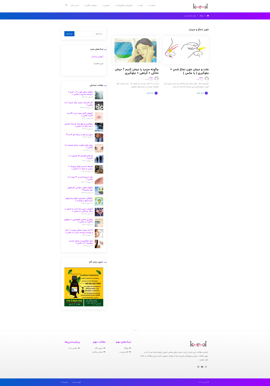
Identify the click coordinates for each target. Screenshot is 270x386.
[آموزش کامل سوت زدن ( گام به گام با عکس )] (99, 116)
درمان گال (99, 348)
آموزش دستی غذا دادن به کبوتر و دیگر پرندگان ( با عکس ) (79, 210)
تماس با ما (73, 348)
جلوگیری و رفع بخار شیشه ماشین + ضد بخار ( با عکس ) (79, 125)
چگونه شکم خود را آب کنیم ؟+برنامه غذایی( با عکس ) (80, 93)
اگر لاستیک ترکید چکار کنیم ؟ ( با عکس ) (78, 103)
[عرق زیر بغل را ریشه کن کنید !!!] (99, 137)
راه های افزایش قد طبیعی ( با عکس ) (81, 157)
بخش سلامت (97, 352)
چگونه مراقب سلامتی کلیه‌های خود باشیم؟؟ (80, 188)
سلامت (201, 77)
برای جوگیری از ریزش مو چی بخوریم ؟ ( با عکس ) (81, 242)
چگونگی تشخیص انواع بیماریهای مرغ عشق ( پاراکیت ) (79, 199)
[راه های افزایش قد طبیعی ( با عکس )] (99, 159)
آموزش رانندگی (97, 56)
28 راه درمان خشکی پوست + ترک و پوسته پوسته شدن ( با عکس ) (79, 231)
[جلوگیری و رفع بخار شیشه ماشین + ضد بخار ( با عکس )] (99, 127)
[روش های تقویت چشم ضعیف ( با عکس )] (99, 148)
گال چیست (123, 352)
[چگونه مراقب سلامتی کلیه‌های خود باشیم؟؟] (99, 191)
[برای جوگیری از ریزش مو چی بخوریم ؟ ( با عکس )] (99, 244)
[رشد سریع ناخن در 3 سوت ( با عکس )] (99, 180)
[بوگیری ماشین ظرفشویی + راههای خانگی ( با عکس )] (99, 222)
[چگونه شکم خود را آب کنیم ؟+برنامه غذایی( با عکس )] (99, 95)
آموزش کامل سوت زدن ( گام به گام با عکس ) (80, 114)
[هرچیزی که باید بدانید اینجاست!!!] (200, 6)
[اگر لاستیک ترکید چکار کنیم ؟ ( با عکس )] (99, 106)
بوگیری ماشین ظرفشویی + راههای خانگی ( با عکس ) (78, 220)
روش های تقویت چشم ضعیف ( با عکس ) (79, 146)
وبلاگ (126, 348)
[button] (66, 5)
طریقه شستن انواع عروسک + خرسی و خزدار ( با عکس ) (80, 167)
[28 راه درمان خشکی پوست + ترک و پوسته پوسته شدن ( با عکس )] (99, 233)
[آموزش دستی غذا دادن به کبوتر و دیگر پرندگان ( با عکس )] (99, 212)
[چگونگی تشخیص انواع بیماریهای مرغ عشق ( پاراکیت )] (99, 201)
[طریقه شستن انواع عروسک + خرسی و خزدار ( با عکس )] (99, 169)
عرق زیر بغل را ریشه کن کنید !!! (79, 134)
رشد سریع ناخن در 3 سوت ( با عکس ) (80, 178)
